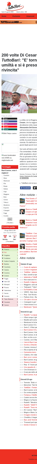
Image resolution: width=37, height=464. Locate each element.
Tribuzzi (6, 202)
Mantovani (7, 181)
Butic (5, 197)
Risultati (10, 222)
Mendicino (7, 205)
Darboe (6, 189)
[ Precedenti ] (10, 241)
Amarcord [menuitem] (30, 16)
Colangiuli (6, 210)
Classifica (6, 246)
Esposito (6, 208)
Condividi (26, 188)
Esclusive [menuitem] (16, 16)
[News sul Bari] (15, 6)
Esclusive (28, 174)
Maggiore (6, 194)
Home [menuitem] (4, 16)
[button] (10, 219)
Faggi (5, 213)
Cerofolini (6, 175)
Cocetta (6, 216)
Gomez (6, 199)
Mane (5, 178)
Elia (5, 183)
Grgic (5, 191)
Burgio (5, 186)
